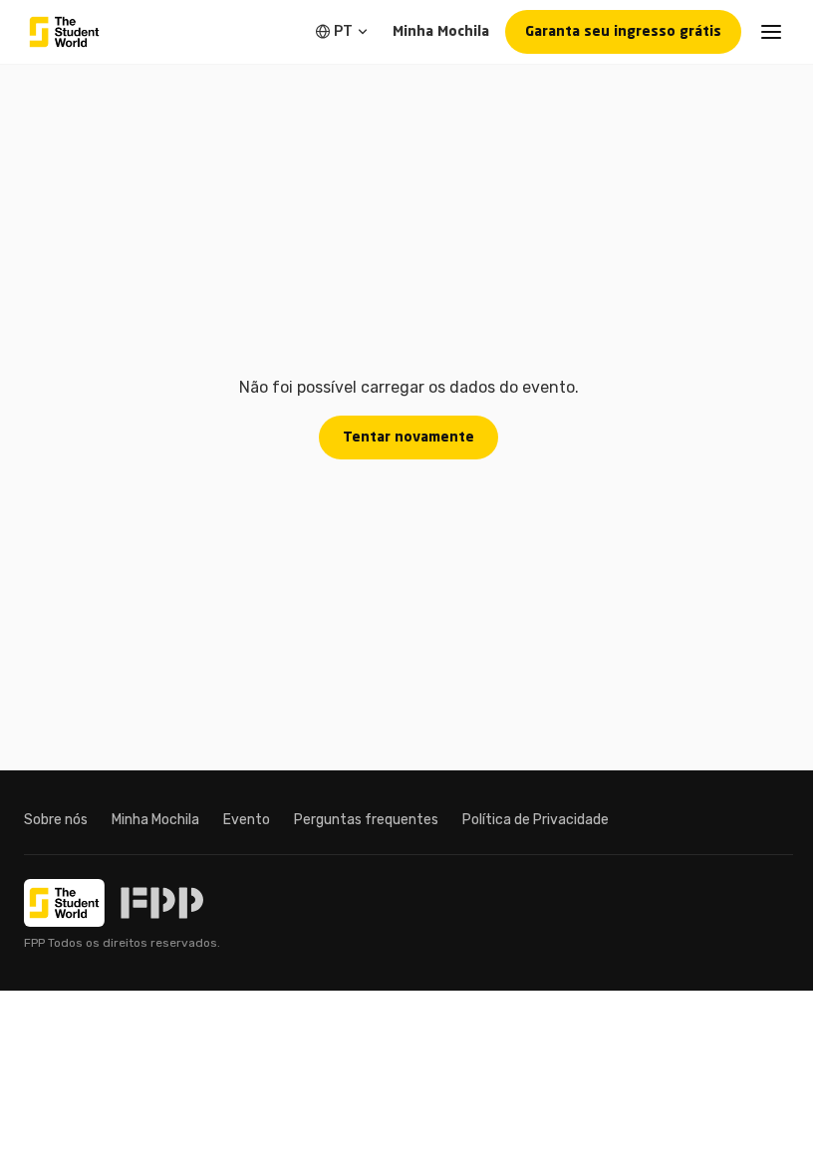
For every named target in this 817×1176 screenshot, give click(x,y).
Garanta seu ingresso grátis (623, 32)
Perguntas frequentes (366, 819)
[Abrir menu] (771, 32)
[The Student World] (64, 32)
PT (343, 31)
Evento (246, 819)
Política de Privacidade (535, 819)
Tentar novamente (408, 437)
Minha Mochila (441, 32)
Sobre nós (56, 819)
